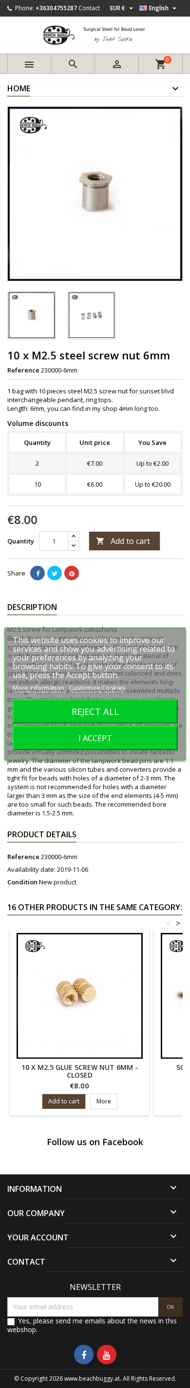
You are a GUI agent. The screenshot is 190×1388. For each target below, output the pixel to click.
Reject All (95, 711)
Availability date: (31, 869)
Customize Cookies (97, 687)
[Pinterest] (71, 573)
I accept (95, 738)
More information (39, 687)
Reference (23, 370)
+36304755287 (56, 8)
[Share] (37, 573)
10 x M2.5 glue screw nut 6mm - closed (79, 1071)
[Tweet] (54, 573)
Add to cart (123, 541)
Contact (89, 8)
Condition (22, 882)
